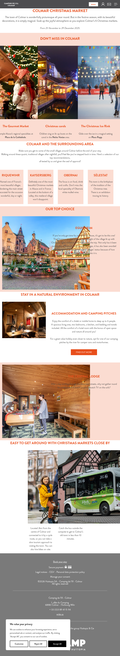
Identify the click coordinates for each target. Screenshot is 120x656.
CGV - (52, 572)
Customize (19, 643)
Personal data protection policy (70, 572)
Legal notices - (42, 572)
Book (93, 4)
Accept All (57, 643)
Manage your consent (60, 576)
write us (60, 614)
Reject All (38, 643)
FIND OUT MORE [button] (84, 352)
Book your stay (60, 561)
